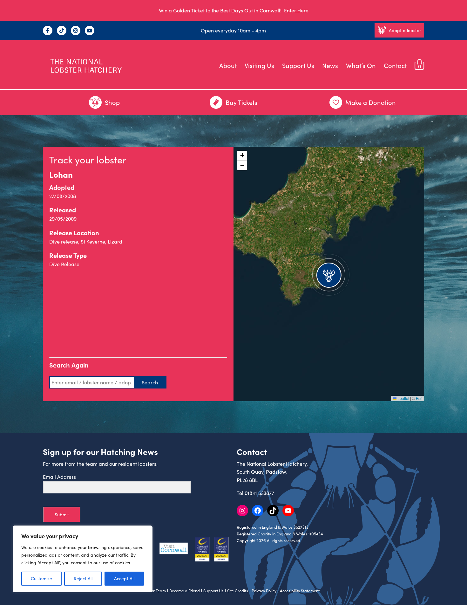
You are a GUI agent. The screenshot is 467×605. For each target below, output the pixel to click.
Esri (419, 398)
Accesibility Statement (300, 590)
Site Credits (237, 590)
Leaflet (402, 398)
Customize (41, 578)
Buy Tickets (241, 102)
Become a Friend (184, 590)
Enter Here (296, 10)
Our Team (157, 590)
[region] (82, 559)
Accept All (124, 578)
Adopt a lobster (405, 30)
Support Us (298, 65)
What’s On (361, 65)
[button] (329, 274)
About (228, 65)
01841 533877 (259, 493)
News (330, 65)
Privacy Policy (264, 590)
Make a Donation (370, 102)
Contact (395, 65)
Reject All (83, 578)
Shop (112, 102)
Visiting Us (259, 65)
